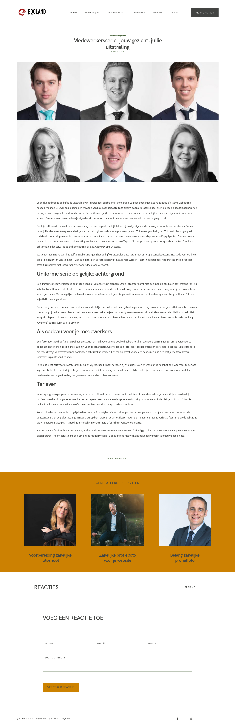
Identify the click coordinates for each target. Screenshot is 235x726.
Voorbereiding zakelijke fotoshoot (50, 528)
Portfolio (157, 12)
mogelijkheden (99, 435)
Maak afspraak (205, 12)
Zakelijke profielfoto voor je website (117, 528)
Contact (174, 12)
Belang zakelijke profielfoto (185, 528)
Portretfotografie (116, 12)
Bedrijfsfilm (139, 12)
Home (73, 12)
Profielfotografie (117, 35)
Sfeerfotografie (92, 12)
